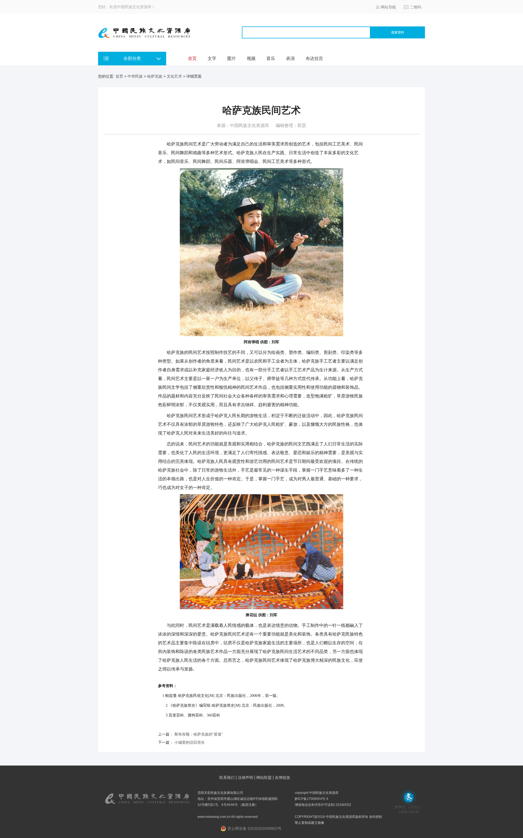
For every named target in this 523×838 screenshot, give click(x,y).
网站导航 (388, 7)
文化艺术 (174, 76)
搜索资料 (397, 32)
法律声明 (245, 777)
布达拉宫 (314, 58)
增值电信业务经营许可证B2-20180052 (323, 805)
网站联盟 (264, 777)
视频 (251, 58)
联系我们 (227, 777)
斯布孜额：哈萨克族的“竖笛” (198, 734)
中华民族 (135, 76)
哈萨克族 (154, 76)
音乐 (270, 58)
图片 (231, 58)
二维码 (415, 7)
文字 (212, 58)
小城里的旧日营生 (189, 742)
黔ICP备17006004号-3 (311, 799)
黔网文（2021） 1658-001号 (408, 809)
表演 (290, 58)
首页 (192, 58)
